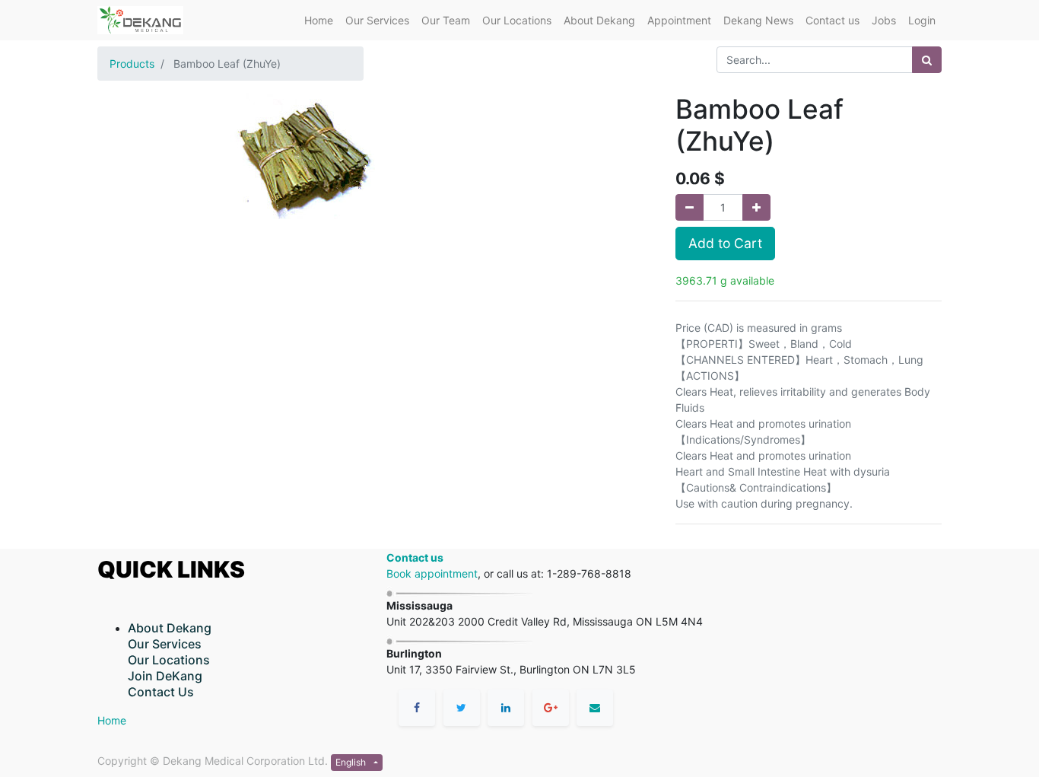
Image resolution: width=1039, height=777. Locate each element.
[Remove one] (689, 207)
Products (132, 63)
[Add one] (756, 207)
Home (111, 720)
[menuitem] (318, 20)
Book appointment (432, 573)
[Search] (927, 59)
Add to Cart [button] (725, 243)
